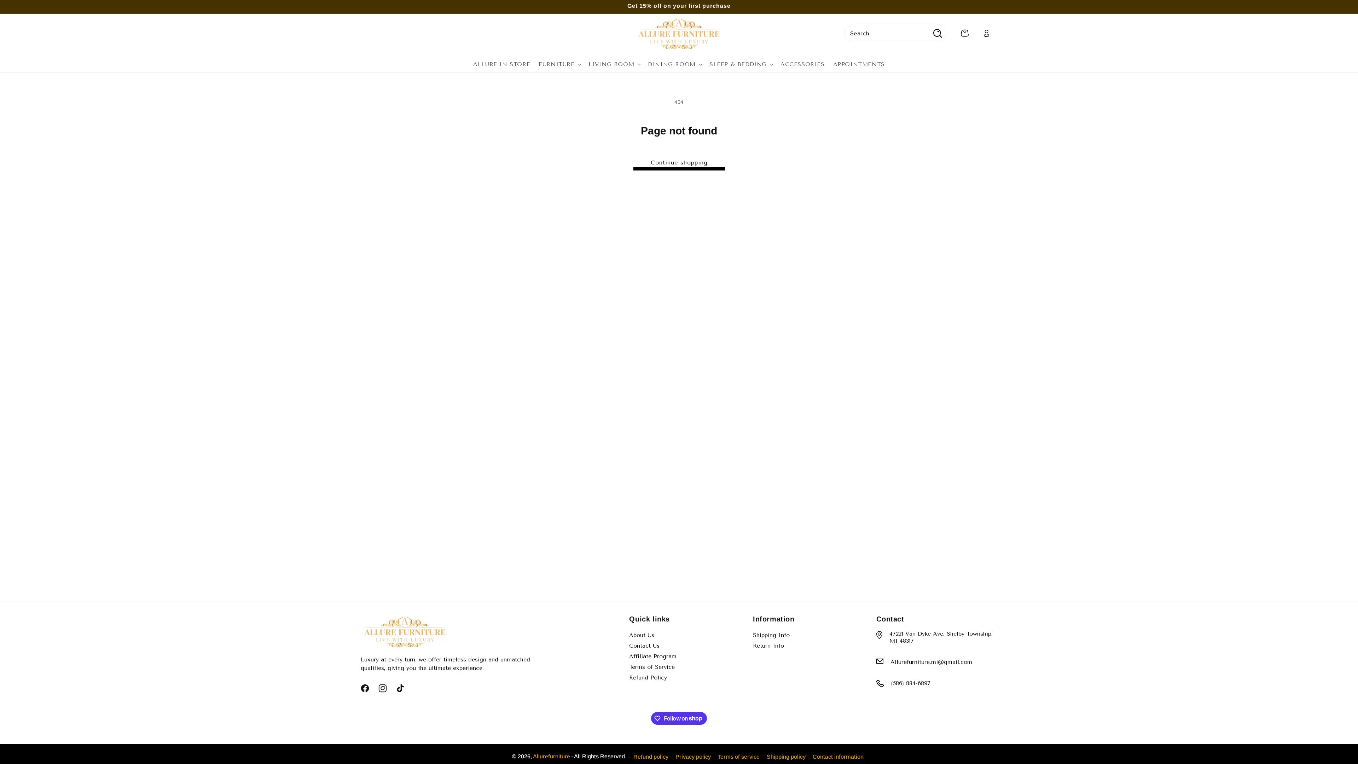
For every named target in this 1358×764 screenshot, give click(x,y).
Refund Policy (648, 677)
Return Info (768, 645)
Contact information (838, 757)
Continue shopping (679, 162)
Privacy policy (693, 757)
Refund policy (650, 757)
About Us (641, 635)
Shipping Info (771, 635)
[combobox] (895, 33)
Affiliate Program (653, 656)
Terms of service (739, 757)
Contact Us (644, 645)
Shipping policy (786, 757)
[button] (559, 65)
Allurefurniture (551, 756)
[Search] (938, 33)
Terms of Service (652, 667)
